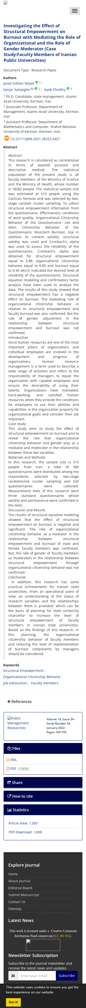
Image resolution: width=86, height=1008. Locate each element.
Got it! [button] (13, 1002)
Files (15, 748)
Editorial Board (20, 888)
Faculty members (45, 683)
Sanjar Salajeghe (16, 89)
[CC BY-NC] (43, 944)
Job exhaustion (15, 683)
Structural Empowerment (23, 670)
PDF (18, 768)
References (21, 701)
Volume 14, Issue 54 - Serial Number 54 (61, 721)
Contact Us (17, 901)
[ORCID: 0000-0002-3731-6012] (68, 88)
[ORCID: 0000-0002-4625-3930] (36, 82)
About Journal (19, 881)
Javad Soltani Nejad (18, 83)
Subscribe (67, 975)
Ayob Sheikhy (54, 89)
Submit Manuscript (23, 895)
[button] (56, 993)
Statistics (20, 809)
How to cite (22, 796)
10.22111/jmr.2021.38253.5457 (35, 139)
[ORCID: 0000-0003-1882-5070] (36, 88)
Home (13, 874)
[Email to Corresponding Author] (32, 88)
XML (13, 759)
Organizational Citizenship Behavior (32, 676)
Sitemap (15, 908)
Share (16, 782)
